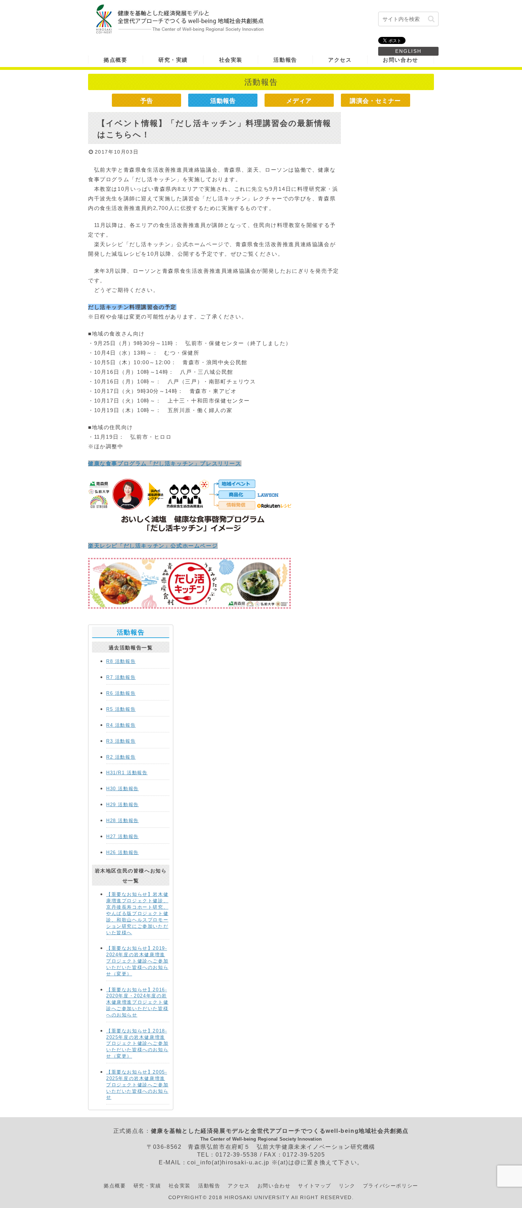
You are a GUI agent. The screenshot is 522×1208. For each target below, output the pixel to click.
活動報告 (223, 101)
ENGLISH (408, 51)
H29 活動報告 (122, 804)
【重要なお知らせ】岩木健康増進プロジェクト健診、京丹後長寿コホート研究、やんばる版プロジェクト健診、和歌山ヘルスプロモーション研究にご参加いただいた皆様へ (137, 913)
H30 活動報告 (122, 788)
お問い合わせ (274, 1185)
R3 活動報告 (121, 741)
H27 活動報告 (122, 836)
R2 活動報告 (121, 757)
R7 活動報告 (121, 677)
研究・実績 (147, 1185)
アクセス (239, 1185)
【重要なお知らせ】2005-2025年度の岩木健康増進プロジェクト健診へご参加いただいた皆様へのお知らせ (137, 1084)
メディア (299, 101)
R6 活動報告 (121, 693)
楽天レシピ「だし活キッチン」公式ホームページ (153, 546)
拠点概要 (115, 1185)
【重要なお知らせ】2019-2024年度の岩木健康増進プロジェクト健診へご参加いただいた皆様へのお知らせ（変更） (137, 961)
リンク (347, 1185)
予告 (146, 101)
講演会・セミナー (375, 101)
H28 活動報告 (122, 820)
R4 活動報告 (121, 725)
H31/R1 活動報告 (127, 772)
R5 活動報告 (121, 709)
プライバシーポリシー (390, 1185)
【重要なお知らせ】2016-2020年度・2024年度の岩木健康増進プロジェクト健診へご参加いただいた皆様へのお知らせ (137, 1002)
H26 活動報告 (122, 852)
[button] (431, 19)
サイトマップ (314, 1185)
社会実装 (180, 1185)
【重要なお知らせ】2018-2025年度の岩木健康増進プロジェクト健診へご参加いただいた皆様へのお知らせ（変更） (137, 1043)
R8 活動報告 (121, 661)
